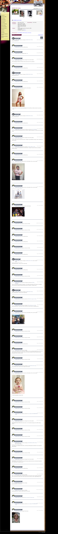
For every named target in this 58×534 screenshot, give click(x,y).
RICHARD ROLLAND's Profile (32, 442)
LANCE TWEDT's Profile (31, 146)
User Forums (3, 22)
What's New (2, 15)
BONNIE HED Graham (18, 45)
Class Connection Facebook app (29, 497)
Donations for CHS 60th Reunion (4, 37)
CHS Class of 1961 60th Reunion (4, 34)
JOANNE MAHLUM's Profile (32, 365)
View (27, 53)
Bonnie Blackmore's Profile (32, 305)
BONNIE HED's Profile (29, 39)
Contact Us (2, 29)
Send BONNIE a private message (17, 20)
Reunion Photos (3, 19)
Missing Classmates (4, 28)
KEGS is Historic (3, 25)
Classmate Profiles (3, 16)
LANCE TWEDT (17, 38)
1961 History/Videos (4, 26)
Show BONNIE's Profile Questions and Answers (24, 32)
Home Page (2, 32)
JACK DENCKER (34, 129)
